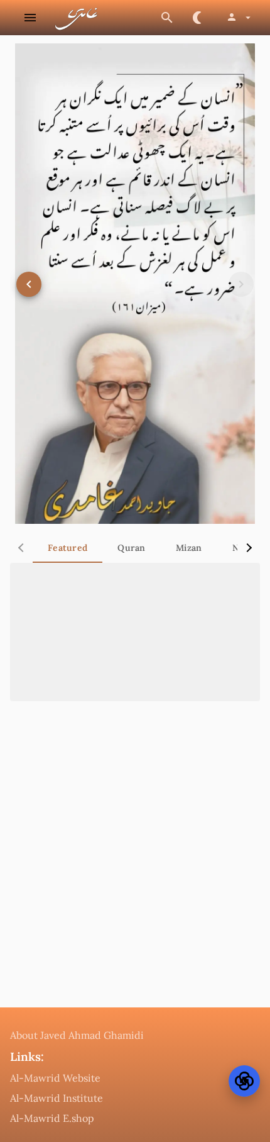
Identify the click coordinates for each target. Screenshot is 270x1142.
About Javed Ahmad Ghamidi (77, 1035)
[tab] (67, 548)
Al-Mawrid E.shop (52, 1118)
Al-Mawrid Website (55, 1078)
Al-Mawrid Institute (56, 1098)
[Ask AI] (244, 1081)
